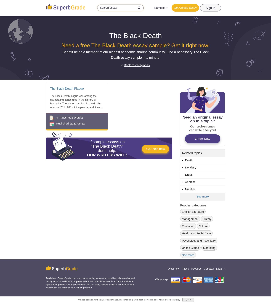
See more (203, 196)
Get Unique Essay (185, 7)
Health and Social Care (196, 233)
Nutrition (190, 189)
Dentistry (190, 167)
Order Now (202, 139)
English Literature (193, 211)
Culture (203, 226)
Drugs (189, 174)
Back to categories (137, 65)
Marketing (209, 247)
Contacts (209, 268)
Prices (185, 268)
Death (189, 160)
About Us (196, 268)
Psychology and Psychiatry (199, 240)
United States (190, 247)
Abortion (190, 182)
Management (190, 219)
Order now (173, 268)
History (207, 219)
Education (188, 226)
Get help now (155, 149)
